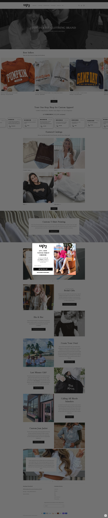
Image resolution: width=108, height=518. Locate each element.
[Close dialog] (74, 244)
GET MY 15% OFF (43, 269)
